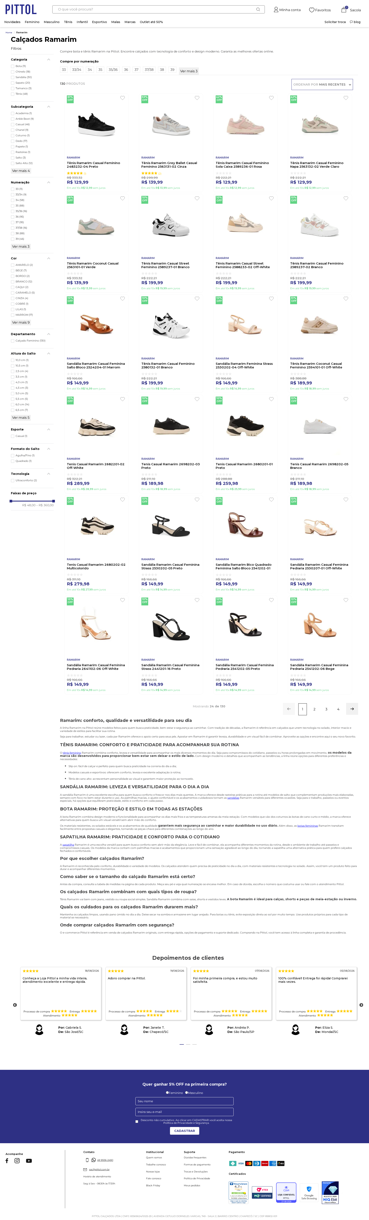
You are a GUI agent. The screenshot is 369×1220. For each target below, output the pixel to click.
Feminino (32, 22)
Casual (23, 124)
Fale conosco (153, 1178)
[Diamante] (330, 1193)
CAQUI (22, 287)
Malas (115, 22)
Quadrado (24, 460)
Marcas (130, 22)
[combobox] (158, 9)
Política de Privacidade (197, 1178)
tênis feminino (72, 752)
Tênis (68, 22)
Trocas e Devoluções (196, 1171)
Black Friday (153, 1185)
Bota (21, 66)
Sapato (23, 82)
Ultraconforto (26, 480)
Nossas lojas (153, 1171)
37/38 (21, 227)
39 (20, 238)
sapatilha (68, 844)
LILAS (21, 309)
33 (19, 189)
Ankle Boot (25, 118)
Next (361, 1005)
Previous (15, 1005)
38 (20, 233)
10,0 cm (22, 360)
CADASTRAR (184, 1131)
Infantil (82, 22)
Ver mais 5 (20, 418)
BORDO (23, 276)
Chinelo (23, 71)
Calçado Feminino (30, 340)
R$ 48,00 (28, 505)
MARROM (24, 314)
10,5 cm (22, 365)
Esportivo (99, 22)
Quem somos (154, 1157)
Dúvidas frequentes (195, 1157)
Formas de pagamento (197, 1164)
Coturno (23, 135)
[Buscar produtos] (258, 9)
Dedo (21, 141)
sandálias (233, 797)
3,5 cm (21, 376)
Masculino (52, 22)
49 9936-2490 (105, 1160)
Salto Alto (24, 163)
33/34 (21, 194)
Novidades (12, 22)
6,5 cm (22, 410)
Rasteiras (23, 152)
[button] (32, 334)
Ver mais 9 (21, 322)
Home (9, 32)
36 (20, 216)
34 (20, 200)
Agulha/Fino (25, 455)
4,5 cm (22, 387)
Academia (24, 113)
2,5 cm (22, 371)
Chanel (22, 129)
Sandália (24, 77)
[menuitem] (335, 22)
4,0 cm (22, 382)
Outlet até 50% (151, 22)
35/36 (21, 211)
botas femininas (307, 825)
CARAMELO (25, 292)
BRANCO (24, 281)
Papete (22, 146)
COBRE (22, 303)
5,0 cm (22, 393)
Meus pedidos (192, 1185)
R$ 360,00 (45, 505)
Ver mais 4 (21, 171)
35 (20, 205)
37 (20, 222)
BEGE (21, 270)
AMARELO (24, 264)
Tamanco (24, 88)
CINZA (22, 298)
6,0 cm (22, 404)
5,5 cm (22, 398)
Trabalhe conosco (156, 1164)
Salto (21, 157)
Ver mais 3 (20, 246)
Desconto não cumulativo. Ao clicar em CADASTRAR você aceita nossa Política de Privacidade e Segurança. (186, 1122)
